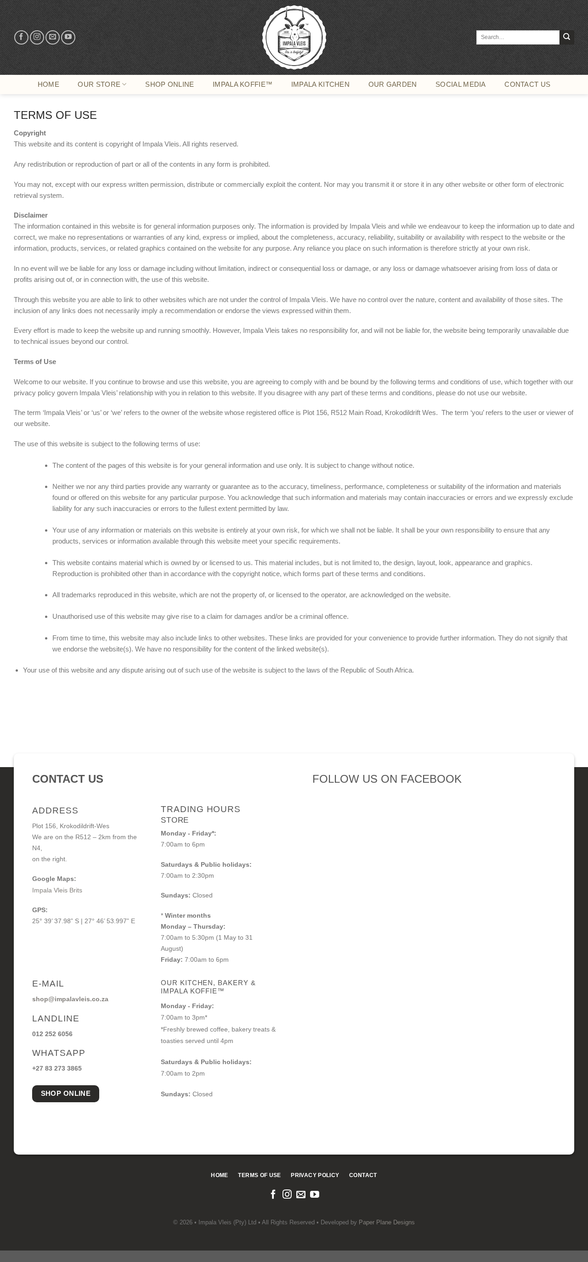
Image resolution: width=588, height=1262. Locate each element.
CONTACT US (527, 84)
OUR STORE (99, 84)
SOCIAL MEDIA (460, 84)
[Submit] (567, 37)
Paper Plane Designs (387, 1222)
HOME (48, 84)
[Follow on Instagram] (37, 37)
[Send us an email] (52, 37)
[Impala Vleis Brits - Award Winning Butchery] (294, 37)
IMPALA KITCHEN (320, 84)
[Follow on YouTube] (68, 37)
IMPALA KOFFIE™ (242, 84)
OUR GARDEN (392, 84)
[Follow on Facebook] (21, 37)
